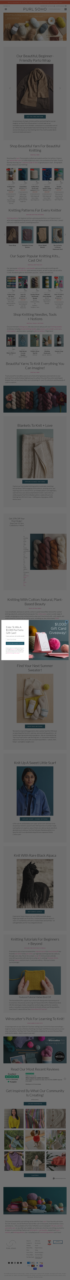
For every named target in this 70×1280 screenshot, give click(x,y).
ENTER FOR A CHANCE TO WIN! (15, 643)
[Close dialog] (66, 621)
